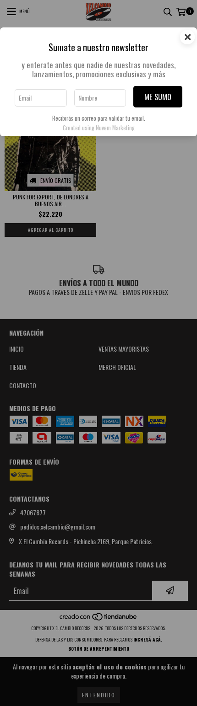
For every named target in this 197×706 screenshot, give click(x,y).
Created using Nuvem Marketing (99, 127)
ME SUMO (157, 96)
